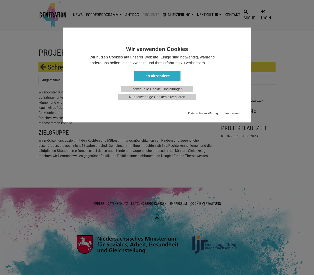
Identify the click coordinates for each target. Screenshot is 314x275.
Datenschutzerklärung (203, 113)
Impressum (233, 113)
